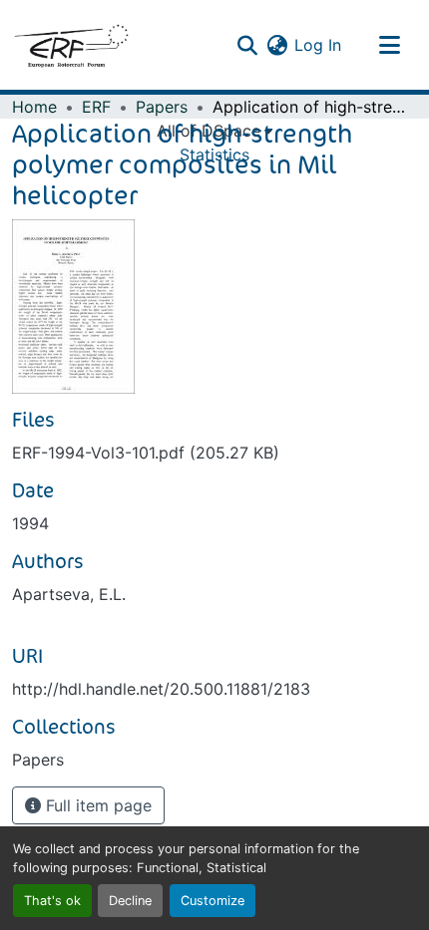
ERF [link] (96, 107)
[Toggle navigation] (389, 45)
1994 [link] (30, 523)
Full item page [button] (96, 805)
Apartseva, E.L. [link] (69, 594)
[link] (214, 453)
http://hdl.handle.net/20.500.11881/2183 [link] (161, 689)
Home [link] (34, 107)
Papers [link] (162, 107)
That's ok (52, 900)
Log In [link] (317, 45)
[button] (71, 45)
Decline (130, 900)
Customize (212, 900)
